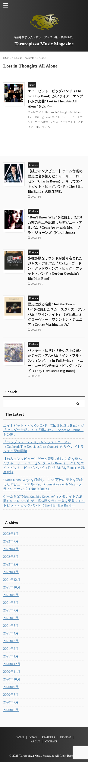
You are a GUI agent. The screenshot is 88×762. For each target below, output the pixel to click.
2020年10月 (11, 679)
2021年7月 (11, 610)
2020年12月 (11, 664)
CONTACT (51, 741)
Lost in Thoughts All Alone (65, 112)
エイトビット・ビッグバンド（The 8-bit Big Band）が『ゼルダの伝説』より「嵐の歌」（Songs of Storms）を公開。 (43, 430)
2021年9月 (11, 595)
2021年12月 (11, 579)
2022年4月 (11, 549)
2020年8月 (11, 694)
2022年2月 (11, 564)
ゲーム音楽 (41, 121)
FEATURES (48, 737)
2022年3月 (11, 556)
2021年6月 (11, 618)
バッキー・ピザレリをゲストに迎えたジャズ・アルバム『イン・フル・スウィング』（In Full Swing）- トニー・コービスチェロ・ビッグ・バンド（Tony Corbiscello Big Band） (56, 361)
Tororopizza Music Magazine (44, 43)
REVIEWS (66, 737)
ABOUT (35, 741)
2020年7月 (11, 702)
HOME (20, 737)
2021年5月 (11, 625)
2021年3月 (11, 641)
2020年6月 (11, 710)
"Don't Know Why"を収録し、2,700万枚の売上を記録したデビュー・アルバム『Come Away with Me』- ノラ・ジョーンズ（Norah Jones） (43, 484)
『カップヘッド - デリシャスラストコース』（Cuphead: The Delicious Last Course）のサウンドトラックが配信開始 (43, 446)
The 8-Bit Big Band (39, 117)
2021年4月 (11, 633)
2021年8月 (11, 602)
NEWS (33, 737)
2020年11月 (11, 671)
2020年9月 (11, 687)
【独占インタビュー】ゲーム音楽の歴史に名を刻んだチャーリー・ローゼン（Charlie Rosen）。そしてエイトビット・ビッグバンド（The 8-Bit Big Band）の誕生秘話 (55, 181)
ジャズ (54, 121)
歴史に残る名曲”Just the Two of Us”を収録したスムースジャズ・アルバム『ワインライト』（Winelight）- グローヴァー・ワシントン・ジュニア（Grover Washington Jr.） (56, 314)
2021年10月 (11, 587)
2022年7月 (11, 541)
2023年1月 (11, 533)
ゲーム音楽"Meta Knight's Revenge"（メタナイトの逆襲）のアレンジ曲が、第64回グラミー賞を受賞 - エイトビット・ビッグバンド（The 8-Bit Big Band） (44, 501)
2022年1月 (11, 572)
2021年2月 (11, 648)
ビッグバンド (67, 121)
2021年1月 (11, 656)
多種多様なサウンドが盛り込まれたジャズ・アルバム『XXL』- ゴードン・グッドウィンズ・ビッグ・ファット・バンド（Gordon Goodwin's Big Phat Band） (55, 268)
